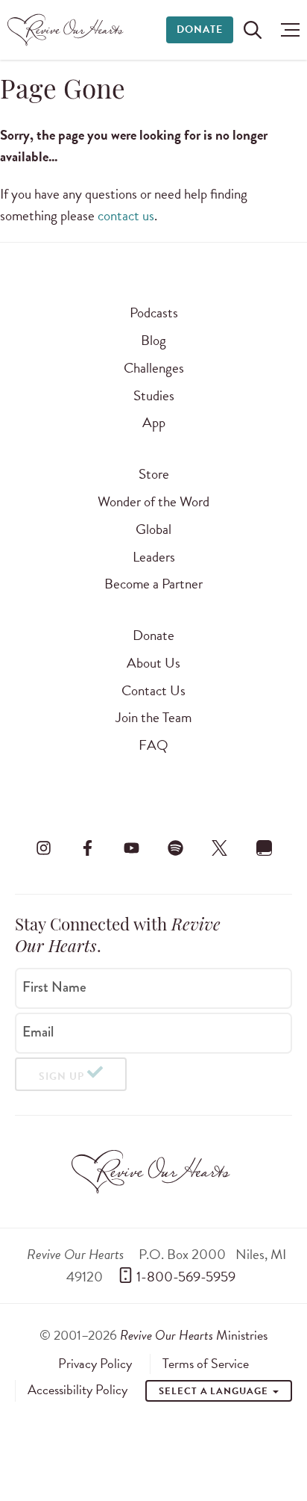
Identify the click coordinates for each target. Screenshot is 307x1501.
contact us (126, 215)
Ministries (194, 1335)
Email (38, 1032)
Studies (153, 395)
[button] (286, 30)
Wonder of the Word (153, 501)
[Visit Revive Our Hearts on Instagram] (43, 847)
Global (153, 529)
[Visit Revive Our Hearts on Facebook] (87, 847)
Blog (153, 340)
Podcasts (154, 312)
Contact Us (153, 690)
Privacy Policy (95, 1363)
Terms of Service (205, 1363)
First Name (54, 987)
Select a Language (214, 1391)
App (153, 422)
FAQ (153, 745)
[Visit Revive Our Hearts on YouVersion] (263, 847)
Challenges (154, 368)
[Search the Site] (252, 30)
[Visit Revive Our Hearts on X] (219, 847)
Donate (200, 29)
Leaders (154, 557)
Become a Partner (153, 583)
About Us (153, 663)
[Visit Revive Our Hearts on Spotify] (175, 847)
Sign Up (61, 1076)
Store (154, 474)
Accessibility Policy (77, 1389)
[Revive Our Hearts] (67, 29)
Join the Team (153, 717)
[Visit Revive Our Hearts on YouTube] (131, 847)
